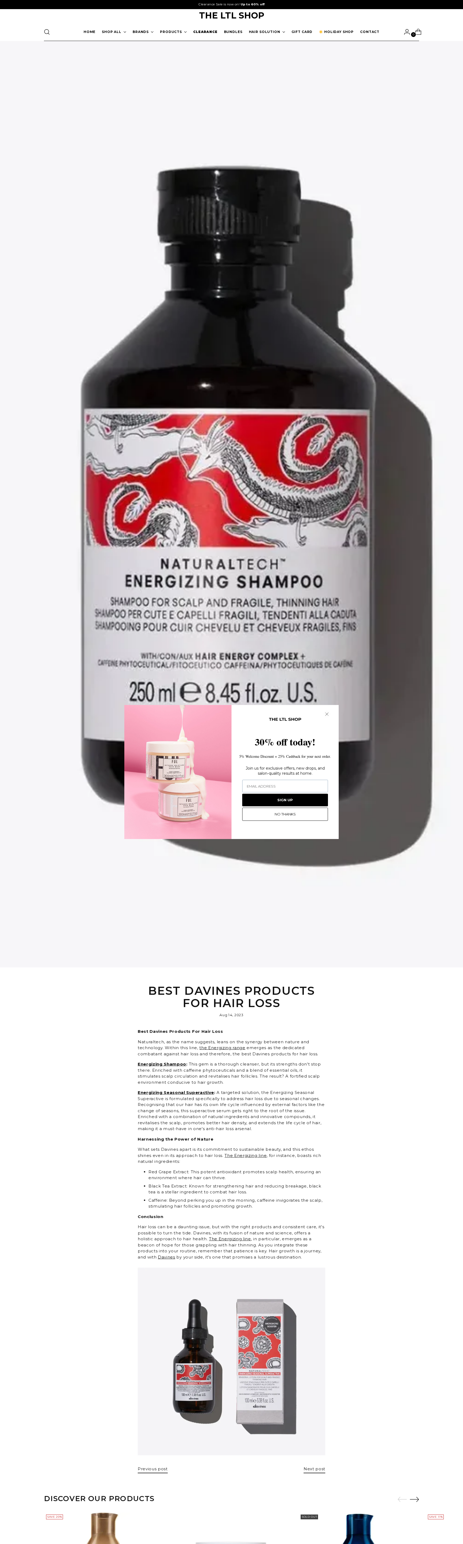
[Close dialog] (327, 714)
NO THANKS (285, 814)
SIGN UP (285, 800)
